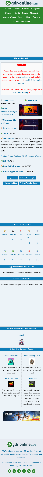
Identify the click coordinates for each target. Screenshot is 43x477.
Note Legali (15, 465)
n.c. (37, 260)
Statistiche (16, 462)
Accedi (7, 9)
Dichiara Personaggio (27, 178)
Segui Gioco (12, 178)
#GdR (24, 156)
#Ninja (10, 156)
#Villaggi (17, 156)
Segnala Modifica (11, 183)
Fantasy (8, 13)
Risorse (30, 349)
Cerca (36, 17)
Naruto (13, 128)
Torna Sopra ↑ (27, 465)
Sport (20, 17)
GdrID (6, 161)
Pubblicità (6, 462)
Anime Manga (9, 17)
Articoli (12, 349)
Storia (25, 13)
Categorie (35, 9)
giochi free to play (17, 454)
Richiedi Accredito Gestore (29, 183)
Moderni (34, 13)
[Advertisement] (21, 40)
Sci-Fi (17, 13)
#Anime (38, 156)
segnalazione (24, 77)
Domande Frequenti (31, 462)
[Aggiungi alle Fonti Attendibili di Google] (29, 472)
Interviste (19, 349)
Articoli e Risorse (21, 9)
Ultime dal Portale (21, 21)
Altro (28, 17)
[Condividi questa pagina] (33, 472)
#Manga (31, 156)
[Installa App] (24, 472)
